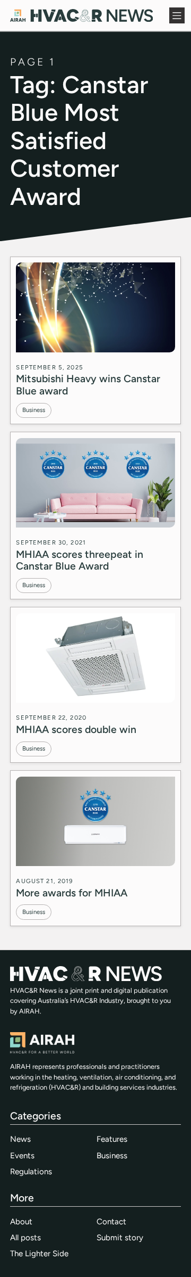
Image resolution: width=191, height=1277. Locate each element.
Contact (111, 1221)
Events (22, 1155)
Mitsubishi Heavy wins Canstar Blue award (88, 385)
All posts (25, 1237)
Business (33, 410)
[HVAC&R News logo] (81, 15)
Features (112, 1139)
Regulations (31, 1171)
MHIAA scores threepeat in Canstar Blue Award (79, 560)
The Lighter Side (39, 1253)
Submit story (120, 1237)
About (21, 1221)
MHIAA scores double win (76, 729)
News (20, 1139)
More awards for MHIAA (71, 893)
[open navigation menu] (177, 15)
